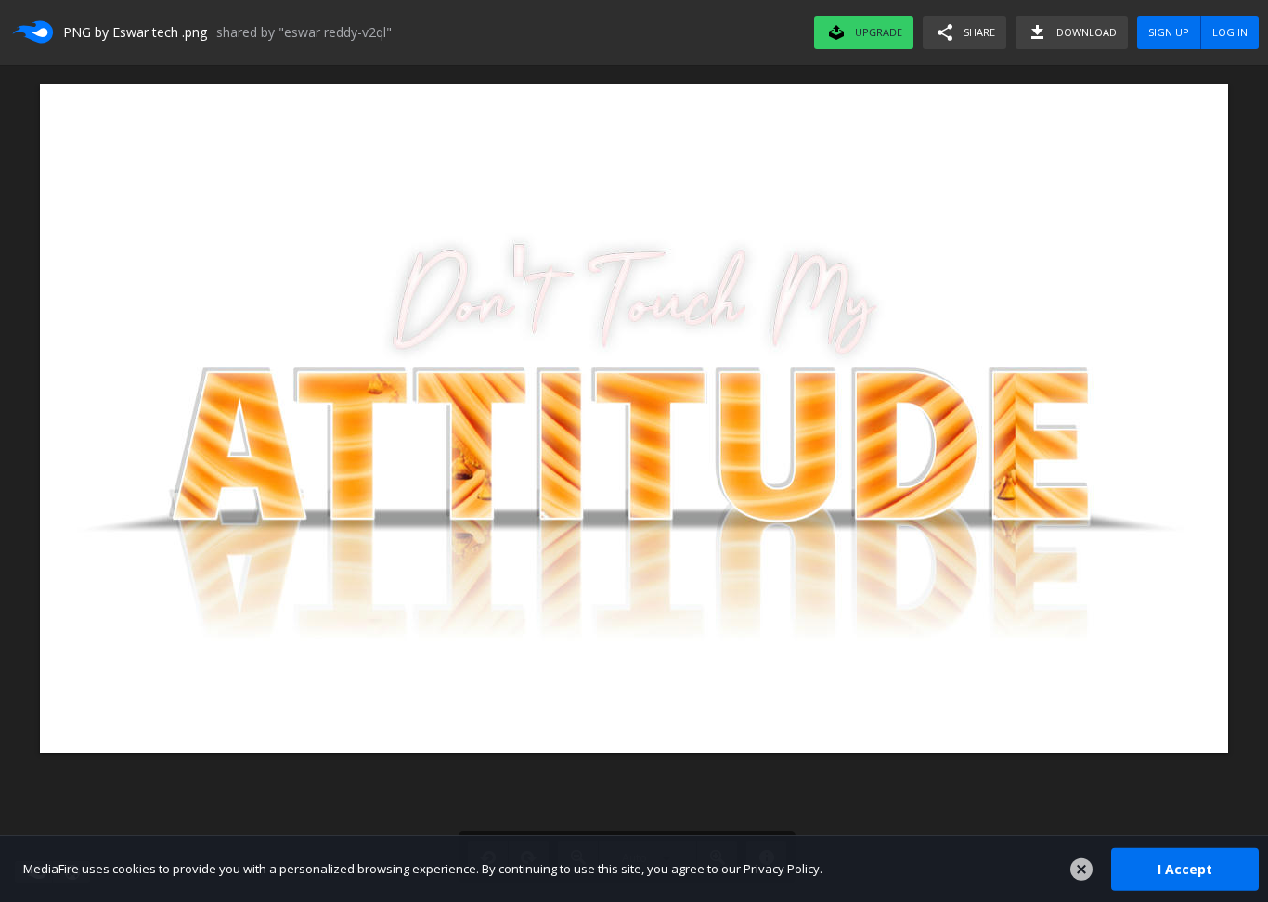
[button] (964, 32)
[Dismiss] (1081, 869)
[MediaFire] (31, 32)
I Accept (1185, 868)
